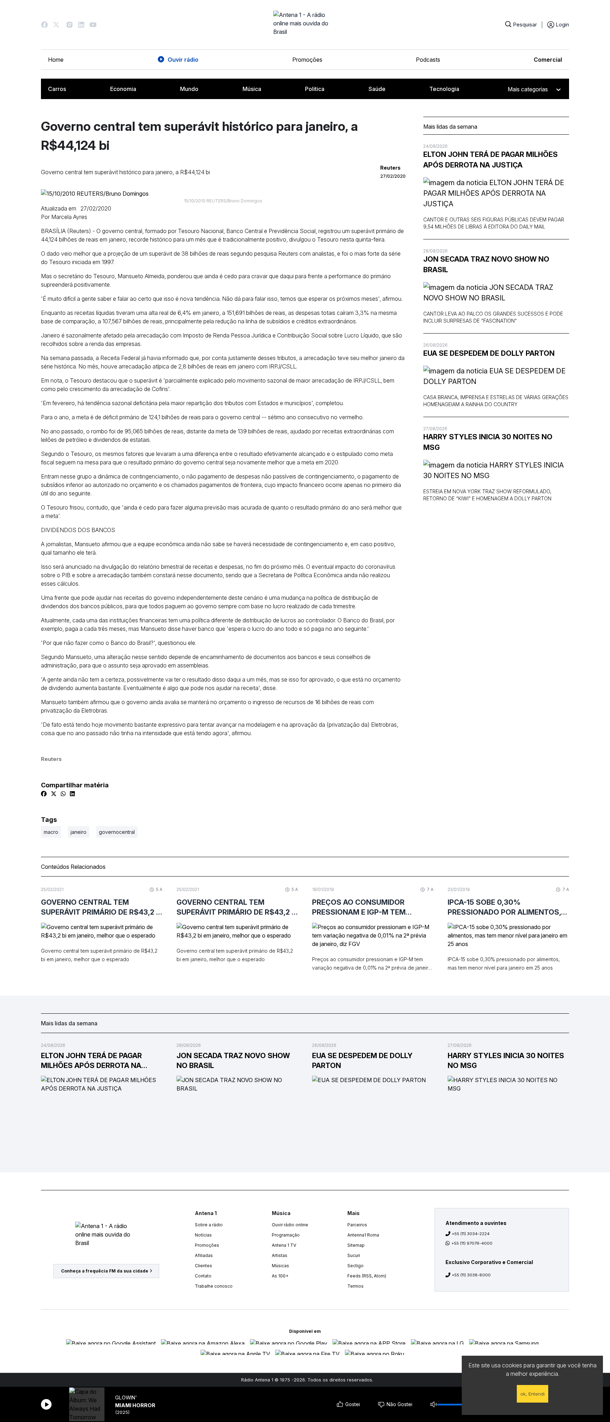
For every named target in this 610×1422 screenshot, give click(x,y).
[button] (44, 24)
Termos (355, 1286)
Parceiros (357, 1224)
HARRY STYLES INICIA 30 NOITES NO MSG (487, 442)
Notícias (203, 1235)
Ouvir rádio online (290, 1224)
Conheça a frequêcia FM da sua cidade (104, 1271)
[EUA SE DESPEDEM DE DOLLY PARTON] (496, 376)
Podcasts (428, 59)
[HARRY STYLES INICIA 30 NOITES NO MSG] (496, 470)
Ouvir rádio (183, 59)
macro (51, 832)
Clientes (203, 1265)
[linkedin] (72, 793)
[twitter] (53, 793)
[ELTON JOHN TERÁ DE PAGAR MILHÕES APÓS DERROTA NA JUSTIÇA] (496, 193)
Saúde (377, 88)
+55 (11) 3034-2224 (471, 1233)
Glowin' (126, 1397)
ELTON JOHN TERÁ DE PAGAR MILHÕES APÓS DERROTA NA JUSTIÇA (490, 159)
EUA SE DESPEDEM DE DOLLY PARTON (489, 353)
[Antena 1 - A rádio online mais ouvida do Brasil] (305, 25)
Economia (123, 88)
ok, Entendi (532, 1394)
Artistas (279, 1255)
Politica (314, 88)
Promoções (307, 59)
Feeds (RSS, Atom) (366, 1275)
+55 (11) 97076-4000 (471, 1243)
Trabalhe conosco (214, 1286)
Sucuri (353, 1255)
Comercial (548, 59)
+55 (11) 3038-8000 (471, 1275)
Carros (57, 88)
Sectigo (355, 1265)
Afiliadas (204, 1255)
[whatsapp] (63, 793)
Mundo (189, 88)
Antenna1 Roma (363, 1235)
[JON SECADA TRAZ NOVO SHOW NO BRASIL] (496, 292)
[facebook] (44, 793)
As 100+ (280, 1275)
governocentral (117, 832)
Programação (286, 1235)
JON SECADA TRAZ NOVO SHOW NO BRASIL (486, 264)
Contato (203, 1275)
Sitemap (356, 1245)
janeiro (78, 832)
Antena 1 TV (284, 1245)
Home (56, 59)
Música (252, 88)
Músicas (280, 1265)
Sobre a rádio (209, 1224)
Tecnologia (444, 88)
